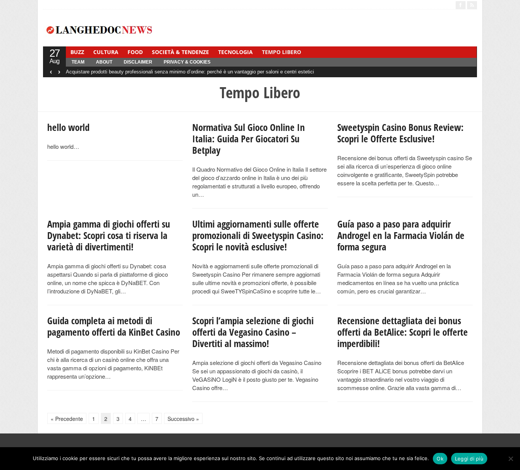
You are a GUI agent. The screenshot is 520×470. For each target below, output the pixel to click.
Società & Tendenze (180, 52)
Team (78, 62)
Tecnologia (235, 52)
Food (135, 52)
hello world (68, 127)
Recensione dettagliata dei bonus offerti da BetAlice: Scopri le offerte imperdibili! (402, 332)
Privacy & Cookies (187, 62)
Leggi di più (469, 459)
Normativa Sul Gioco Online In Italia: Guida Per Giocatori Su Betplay (248, 138)
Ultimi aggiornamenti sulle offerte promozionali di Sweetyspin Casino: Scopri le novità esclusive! (258, 235)
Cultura (105, 52)
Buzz (77, 52)
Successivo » (183, 418)
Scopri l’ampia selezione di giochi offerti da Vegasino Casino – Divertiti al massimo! (253, 332)
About (104, 62)
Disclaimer (138, 62)
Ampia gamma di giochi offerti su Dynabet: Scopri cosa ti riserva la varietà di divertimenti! (108, 235)
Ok (440, 459)
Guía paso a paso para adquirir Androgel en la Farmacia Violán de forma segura (400, 235)
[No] (510, 458)
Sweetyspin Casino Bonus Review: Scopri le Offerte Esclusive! (400, 133)
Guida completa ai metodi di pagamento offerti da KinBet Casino (113, 326)
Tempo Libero (281, 52)
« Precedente (67, 418)
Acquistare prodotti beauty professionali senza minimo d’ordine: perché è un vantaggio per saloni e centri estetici (190, 72)
